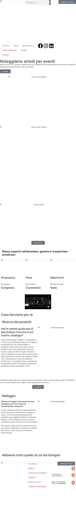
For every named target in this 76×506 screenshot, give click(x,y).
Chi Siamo (6, 46)
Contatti (24, 50)
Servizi (16, 46)
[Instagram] (45, 45)
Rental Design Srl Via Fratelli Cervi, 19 (57, 475)
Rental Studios (28, 46)
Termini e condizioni (37, 487)
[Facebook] (40, 45)
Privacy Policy (34, 482)
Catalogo (5, 55)
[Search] (50, 2)
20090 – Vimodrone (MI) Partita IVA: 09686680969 (59, 482)
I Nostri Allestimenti (9, 50)
